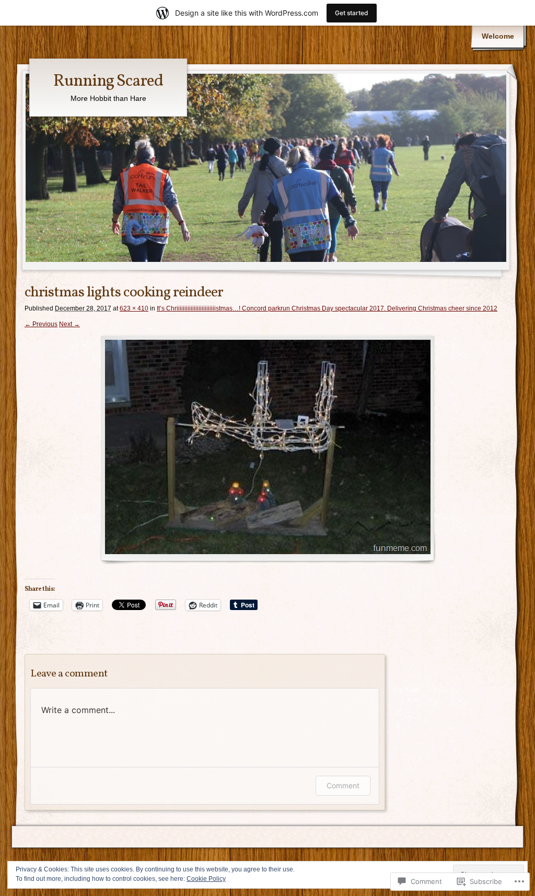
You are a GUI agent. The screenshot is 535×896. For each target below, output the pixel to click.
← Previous (41, 324)
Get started (351, 13)
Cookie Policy (206, 878)
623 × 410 (134, 308)
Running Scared (108, 81)
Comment (343, 785)
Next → (69, 324)
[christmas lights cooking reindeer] (267, 450)
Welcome (498, 36)
